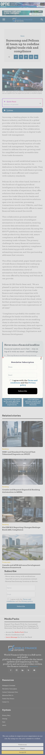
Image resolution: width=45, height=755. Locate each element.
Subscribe (22, 391)
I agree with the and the (23, 382)
